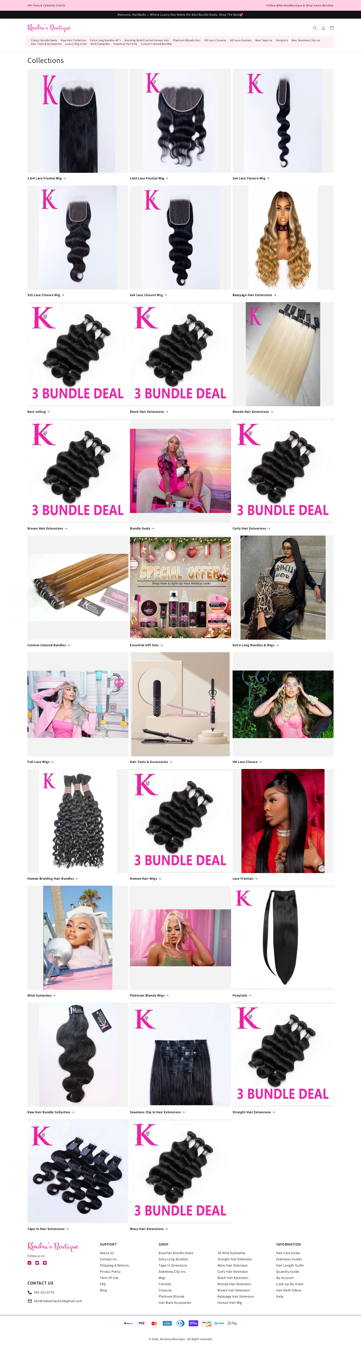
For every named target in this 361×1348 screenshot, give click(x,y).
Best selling (36, 411)
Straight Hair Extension (235, 1259)
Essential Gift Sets (144, 645)
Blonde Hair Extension (234, 1284)
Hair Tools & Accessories (149, 762)
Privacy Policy (110, 1271)
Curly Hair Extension (233, 1271)
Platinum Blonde (171, 1296)
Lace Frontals (243, 878)
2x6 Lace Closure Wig (249, 178)
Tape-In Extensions (173, 1265)
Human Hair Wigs (143, 878)
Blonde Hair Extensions (251, 411)
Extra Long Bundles (173, 1259)
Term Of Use (109, 1278)
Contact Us (108, 1259)
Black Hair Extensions (147, 411)
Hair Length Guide (290, 1265)
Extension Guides (289, 1259)
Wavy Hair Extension (233, 1265)
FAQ (103, 1284)
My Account (285, 1278)
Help (279, 1296)
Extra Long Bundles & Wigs (254, 645)
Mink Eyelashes (39, 995)
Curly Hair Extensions (249, 528)
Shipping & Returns (114, 1265)
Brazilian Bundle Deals (176, 1253)
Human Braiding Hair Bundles (50, 878)
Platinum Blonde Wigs (147, 995)
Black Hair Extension (233, 1278)
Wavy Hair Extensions (147, 1229)
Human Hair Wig (230, 1302)
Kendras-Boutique (172, 1339)
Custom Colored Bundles (46, 645)
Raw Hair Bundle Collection (49, 1112)
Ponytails (240, 995)
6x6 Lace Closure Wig (146, 295)
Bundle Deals (140, 528)
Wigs (162, 1278)
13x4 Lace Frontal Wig (44, 178)
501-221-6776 (44, 1292)
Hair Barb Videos (288, 1290)
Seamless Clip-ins (172, 1271)
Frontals (165, 1284)
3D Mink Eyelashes (231, 1253)
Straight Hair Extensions (252, 1112)
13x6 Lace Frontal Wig (147, 178)
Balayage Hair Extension (236, 1296)
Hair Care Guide (288, 1253)
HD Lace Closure (245, 762)
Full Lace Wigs (38, 762)
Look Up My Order (290, 1284)
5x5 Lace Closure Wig (43, 295)
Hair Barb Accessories (175, 1302)
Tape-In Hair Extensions (46, 1229)
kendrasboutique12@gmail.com (58, 1301)
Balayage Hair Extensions (252, 295)
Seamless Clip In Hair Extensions (155, 1112)
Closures (165, 1290)
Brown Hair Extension (234, 1290)
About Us (107, 1253)
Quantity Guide (287, 1271)
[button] (315, 28)
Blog (103, 1290)
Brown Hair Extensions (45, 528)
